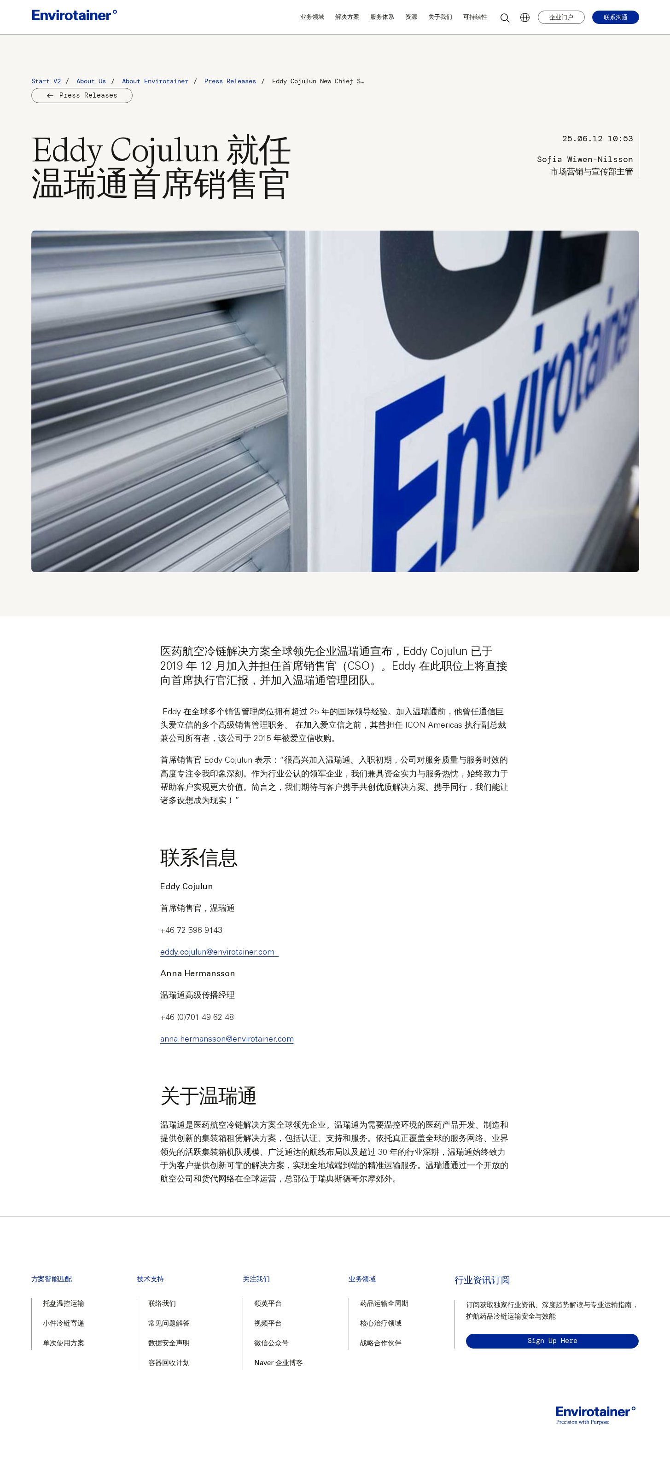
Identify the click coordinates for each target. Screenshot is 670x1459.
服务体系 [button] (382, 17)
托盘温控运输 (63, 1304)
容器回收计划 (169, 1363)
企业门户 (561, 17)
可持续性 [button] (475, 17)
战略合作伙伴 (381, 1343)
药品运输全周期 (384, 1304)
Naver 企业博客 (278, 1363)
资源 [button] (411, 17)
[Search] (505, 17)
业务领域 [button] (312, 17)
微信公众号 (271, 1343)
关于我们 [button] (440, 17)
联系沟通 (616, 17)
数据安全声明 (169, 1343)
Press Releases (88, 95)
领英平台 (268, 1304)
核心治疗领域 (381, 1323)
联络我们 (162, 1304)
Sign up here (552, 1340)
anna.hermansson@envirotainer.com (227, 1040)
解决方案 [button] (347, 17)
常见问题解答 (169, 1323)
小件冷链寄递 (63, 1323)
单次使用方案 (63, 1343)
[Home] (74, 17)
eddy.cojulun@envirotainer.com (219, 953)
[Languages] (524, 17)
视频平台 (268, 1323)
